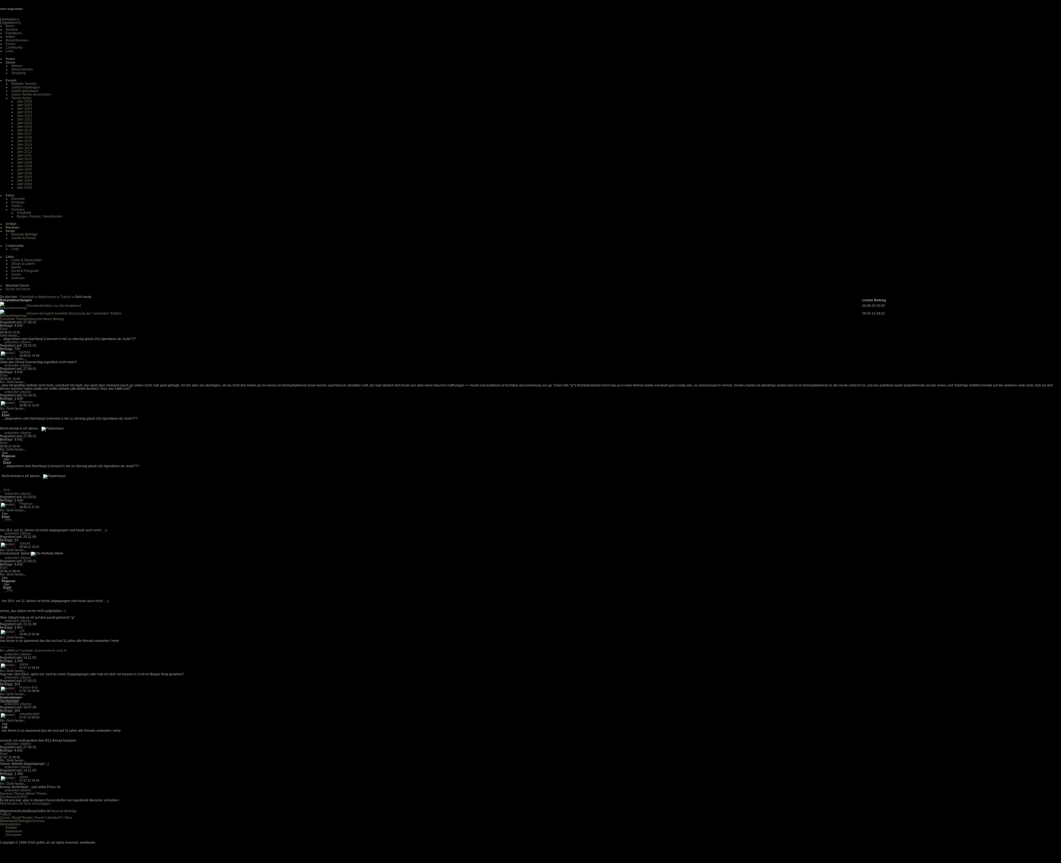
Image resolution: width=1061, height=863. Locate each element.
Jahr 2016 (24, 137)
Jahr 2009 (24, 162)
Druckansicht (10, 797)
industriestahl (29, 714)
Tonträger (24, 821)
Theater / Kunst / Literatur (40, 818)
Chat (15, 249)
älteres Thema (36, 794)
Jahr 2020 (24, 123)
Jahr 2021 (24, 119)
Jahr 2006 (24, 173)
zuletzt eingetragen (25, 87)
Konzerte (18, 199)
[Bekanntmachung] (13, 308)
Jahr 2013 (24, 148)
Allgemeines (47, 297)
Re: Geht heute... (13, 359)
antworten (11, 342)
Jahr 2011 (24, 155)
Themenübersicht (29, 319)
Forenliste (27, 297)
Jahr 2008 (24, 166)
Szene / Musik (10, 818)
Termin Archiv (21, 98)
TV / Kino (65, 818)
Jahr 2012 (24, 152)
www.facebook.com (49, 650)
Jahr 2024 (24, 109)
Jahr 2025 (24, 105)
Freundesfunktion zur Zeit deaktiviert (54, 306)
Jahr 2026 (24, 101)
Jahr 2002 (24, 188)
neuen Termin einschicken (31, 94)
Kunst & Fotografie (25, 271)
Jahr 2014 (24, 145)
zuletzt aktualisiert (24, 91)
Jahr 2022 (24, 116)
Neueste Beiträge (24, 234)
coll (22, 631)
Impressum (14, 831)
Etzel (3, 329)
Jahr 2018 (24, 130)
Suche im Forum (23, 238)
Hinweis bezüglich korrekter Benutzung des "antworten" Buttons (74, 313)
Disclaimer (14, 835)
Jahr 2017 (24, 134)
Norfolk (24, 352)
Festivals (18, 202)
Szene (16, 274)
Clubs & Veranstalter (26, 260)
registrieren (10, 23)
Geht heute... (10, 336)
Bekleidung (8, 821)
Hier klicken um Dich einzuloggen (25, 804)
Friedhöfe (24, 213)
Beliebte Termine (24, 84)
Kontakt (11, 828)
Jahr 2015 (24, 141)
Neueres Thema (12, 794)
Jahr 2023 (24, 112)
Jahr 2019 (24, 127)
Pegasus (26, 402)
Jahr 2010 (24, 159)
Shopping (18, 73)
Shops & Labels (23, 264)
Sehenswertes (22, 69)
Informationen (10, 824)
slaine (23, 664)
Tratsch (65, 297)
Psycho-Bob (28, 687)
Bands (16, 267)
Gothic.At (32, 11)
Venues (17, 66)
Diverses (18, 209)
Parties (16, 206)
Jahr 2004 (24, 180)
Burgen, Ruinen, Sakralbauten (39, 216)
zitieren (25, 342)
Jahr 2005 (24, 177)
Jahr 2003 (24, 184)
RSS (23, 797)
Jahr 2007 (24, 170)
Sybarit (24, 543)
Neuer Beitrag (53, 319)
